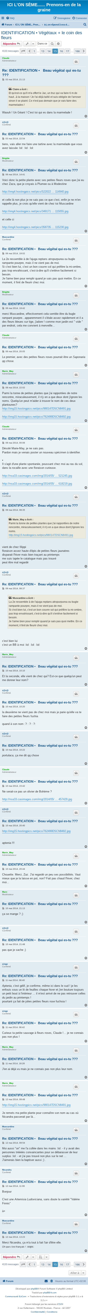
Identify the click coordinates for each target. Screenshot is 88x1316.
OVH (60, 1304)
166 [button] (77, 51)
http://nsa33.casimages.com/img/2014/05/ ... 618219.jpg (37, 483)
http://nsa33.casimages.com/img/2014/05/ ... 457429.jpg (37, 799)
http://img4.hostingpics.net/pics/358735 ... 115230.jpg (35, 227)
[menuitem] (10, 18)
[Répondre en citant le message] (76, 61)
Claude (5, 58)
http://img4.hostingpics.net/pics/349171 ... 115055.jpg (35, 211)
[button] (23, 51)
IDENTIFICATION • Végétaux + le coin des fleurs (41, 35)
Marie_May (7, 371)
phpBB (34, 1289)
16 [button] (61, 51)
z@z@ (5, 122)
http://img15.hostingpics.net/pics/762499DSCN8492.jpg (36, 416)
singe (5, 964)
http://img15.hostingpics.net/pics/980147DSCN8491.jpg (36, 408)
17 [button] (67, 51)
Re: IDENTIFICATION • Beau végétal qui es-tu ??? (41, 72)
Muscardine (8, 237)
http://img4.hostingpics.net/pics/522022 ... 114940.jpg (35, 191)
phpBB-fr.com (49, 1292)
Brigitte (6, 158)
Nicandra (7, 1170)
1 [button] (34, 51)
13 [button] (42, 51)
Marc (4, 892)
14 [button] (48, 51)
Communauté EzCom (15, 1296)
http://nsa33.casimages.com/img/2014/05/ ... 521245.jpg (37, 475)
